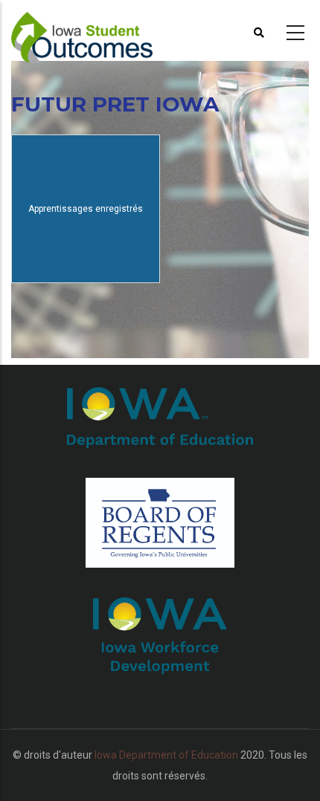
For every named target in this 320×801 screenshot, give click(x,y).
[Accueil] (100, 30)
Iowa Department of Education (166, 755)
